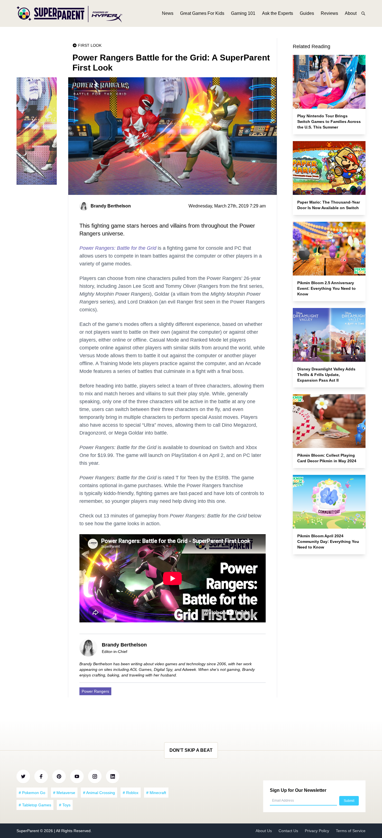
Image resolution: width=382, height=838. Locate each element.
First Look (90, 45)
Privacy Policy (317, 830)
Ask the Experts (277, 13)
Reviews (329, 13)
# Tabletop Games (35, 805)
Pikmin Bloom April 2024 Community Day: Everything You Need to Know (328, 541)
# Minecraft (156, 792)
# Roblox (130, 792)
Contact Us (288, 830)
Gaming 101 (243, 13)
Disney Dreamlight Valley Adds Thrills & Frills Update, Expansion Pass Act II (326, 374)
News (167, 13)
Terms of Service (351, 830)
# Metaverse (64, 792)
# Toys (64, 805)
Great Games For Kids (202, 13)
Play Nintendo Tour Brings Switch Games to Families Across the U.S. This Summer (329, 121)
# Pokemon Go (32, 792)
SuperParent (28, 830)
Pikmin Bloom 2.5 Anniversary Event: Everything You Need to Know (326, 288)
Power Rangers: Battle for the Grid (117, 248)
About (351, 13)
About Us (264, 830)
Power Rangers (95, 691)
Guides (307, 13)
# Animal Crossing (99, 792)
